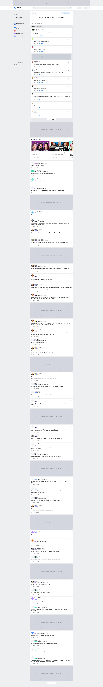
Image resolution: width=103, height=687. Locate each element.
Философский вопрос (41, 14)
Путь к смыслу (40, 221)
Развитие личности (41, 599)
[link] (40, 150)
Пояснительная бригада (42, 384)
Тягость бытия (40, 489)
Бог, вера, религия (41, 479)
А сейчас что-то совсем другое (44, 392)
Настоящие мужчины (42, 532)
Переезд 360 (40, 549)
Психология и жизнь (41, 230)
